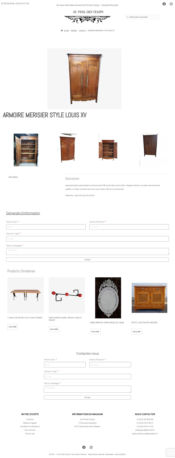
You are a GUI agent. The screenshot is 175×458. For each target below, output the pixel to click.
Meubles (74, 30)
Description (13, 177)
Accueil (66, 30)
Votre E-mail (12, 233)
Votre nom (12, 222)
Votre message (14, 245)
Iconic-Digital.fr (120, 454)
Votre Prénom (97, 222)
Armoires (82, 30)
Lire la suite (13, 327)
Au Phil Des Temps (63, 454)
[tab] (31, 177)
